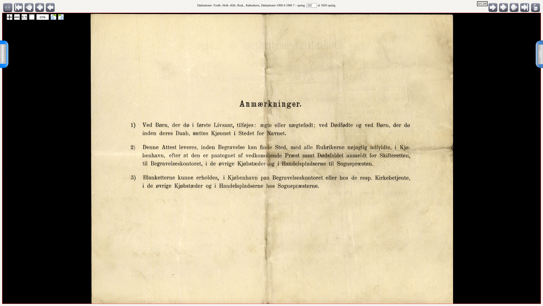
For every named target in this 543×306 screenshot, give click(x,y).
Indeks (540, 54)
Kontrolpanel (3, 53)
